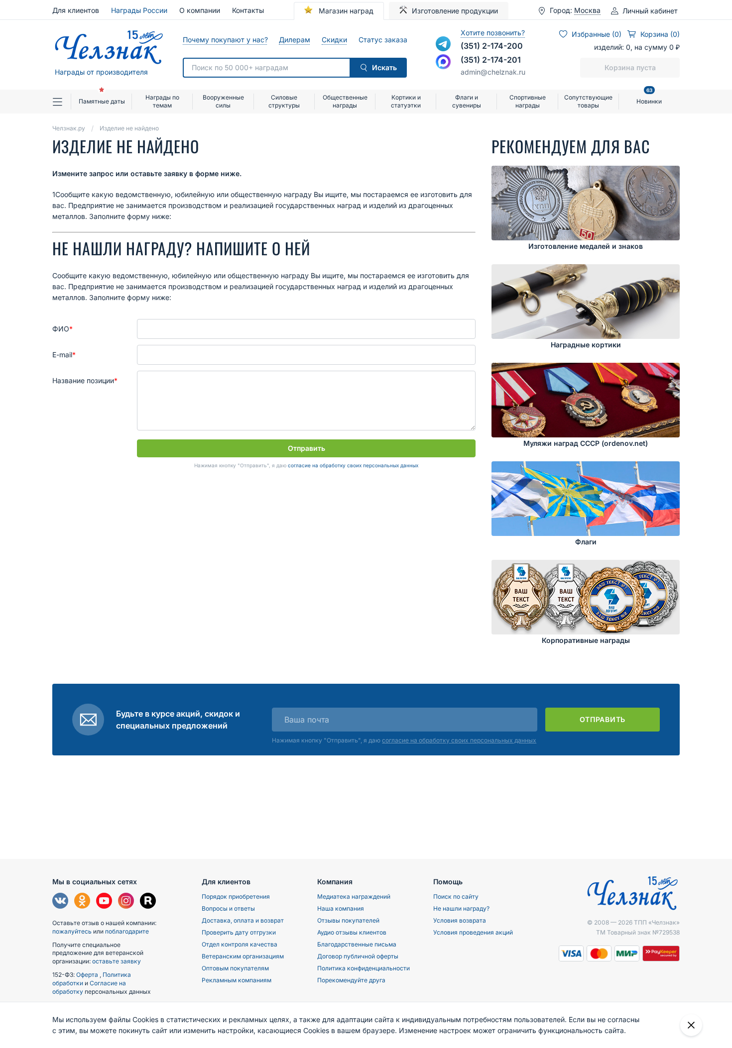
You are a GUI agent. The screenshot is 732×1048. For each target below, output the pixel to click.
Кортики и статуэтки (406, 101)
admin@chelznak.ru (493, 72)
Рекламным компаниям (236, 980)
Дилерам (294, 39)
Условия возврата (459, 920)
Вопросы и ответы (228, 908)
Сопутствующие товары (588, 101)
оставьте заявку (116, 961)
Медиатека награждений (353, 896)
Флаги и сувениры (466, 101)
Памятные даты (102, 101)
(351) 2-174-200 (492, 46)
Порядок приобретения (236, 896)
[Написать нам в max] (443, 61)
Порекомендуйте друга (351, 980)
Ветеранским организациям (243, 956)
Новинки (649, 97)
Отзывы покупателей (348, 920)
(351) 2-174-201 (491, 60)
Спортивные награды (527, 101)
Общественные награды (345, 101)
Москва (587, 10)
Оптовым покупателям (235, 968)
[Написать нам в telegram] (443, 43)
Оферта (88, 974)
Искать (384, 67)
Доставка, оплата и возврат (243, 920)
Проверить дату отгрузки (239, 932)
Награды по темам (162, 101)
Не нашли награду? (461, 908)
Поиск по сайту (456, 896)
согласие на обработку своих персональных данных (353, 465)
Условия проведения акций (473, 932)
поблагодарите (127, 931)
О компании (199, 10)
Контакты (248, 10)
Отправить (306, 448)
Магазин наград (345, 10)
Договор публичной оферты (357, 956)
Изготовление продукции (455, 10)
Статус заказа (383, 39)
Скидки (334, 39)
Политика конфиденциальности (363, 968)
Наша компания (340, 908)
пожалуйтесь (72, 931)
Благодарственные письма (356, 944)
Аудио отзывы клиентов (351, 932)
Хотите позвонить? (493, 32)
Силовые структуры (284, 101)
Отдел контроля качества (239, 944)
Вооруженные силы (223, 101)
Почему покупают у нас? (225, 39)
